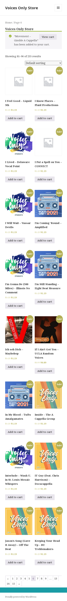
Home (8, 22)
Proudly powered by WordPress (20, 596)
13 (55, 578)
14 (8, 583)
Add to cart (15, 118)
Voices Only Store (21, 7)
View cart (48, 37)
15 (13, 583)
